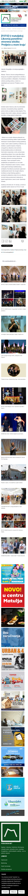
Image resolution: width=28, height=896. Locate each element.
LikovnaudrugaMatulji (8, 252)
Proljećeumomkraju (19, 249)
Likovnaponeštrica (6, 249)
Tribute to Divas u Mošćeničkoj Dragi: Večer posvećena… (13, 379)
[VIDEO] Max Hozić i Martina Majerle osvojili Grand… (12, 433)
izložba (12, 249)
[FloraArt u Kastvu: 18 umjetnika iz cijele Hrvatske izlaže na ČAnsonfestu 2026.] (13, 472)
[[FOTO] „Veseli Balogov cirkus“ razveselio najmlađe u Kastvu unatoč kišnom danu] (13, 395)
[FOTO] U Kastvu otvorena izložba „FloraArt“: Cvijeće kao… (13, 284)
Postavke (5, 892)
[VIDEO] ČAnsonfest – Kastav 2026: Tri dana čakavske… (13, 555)
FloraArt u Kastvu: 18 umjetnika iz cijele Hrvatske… (12, 482)
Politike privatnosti (6, 869)
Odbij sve (13, 892)
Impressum (4, 860)
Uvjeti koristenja (5, 866)
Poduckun (3, 28)
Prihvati (21, 892)
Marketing (4, 863)
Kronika (9, 28)
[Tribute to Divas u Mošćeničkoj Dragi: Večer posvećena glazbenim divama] (13, 370)
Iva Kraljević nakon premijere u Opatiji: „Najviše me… (12, 334)
